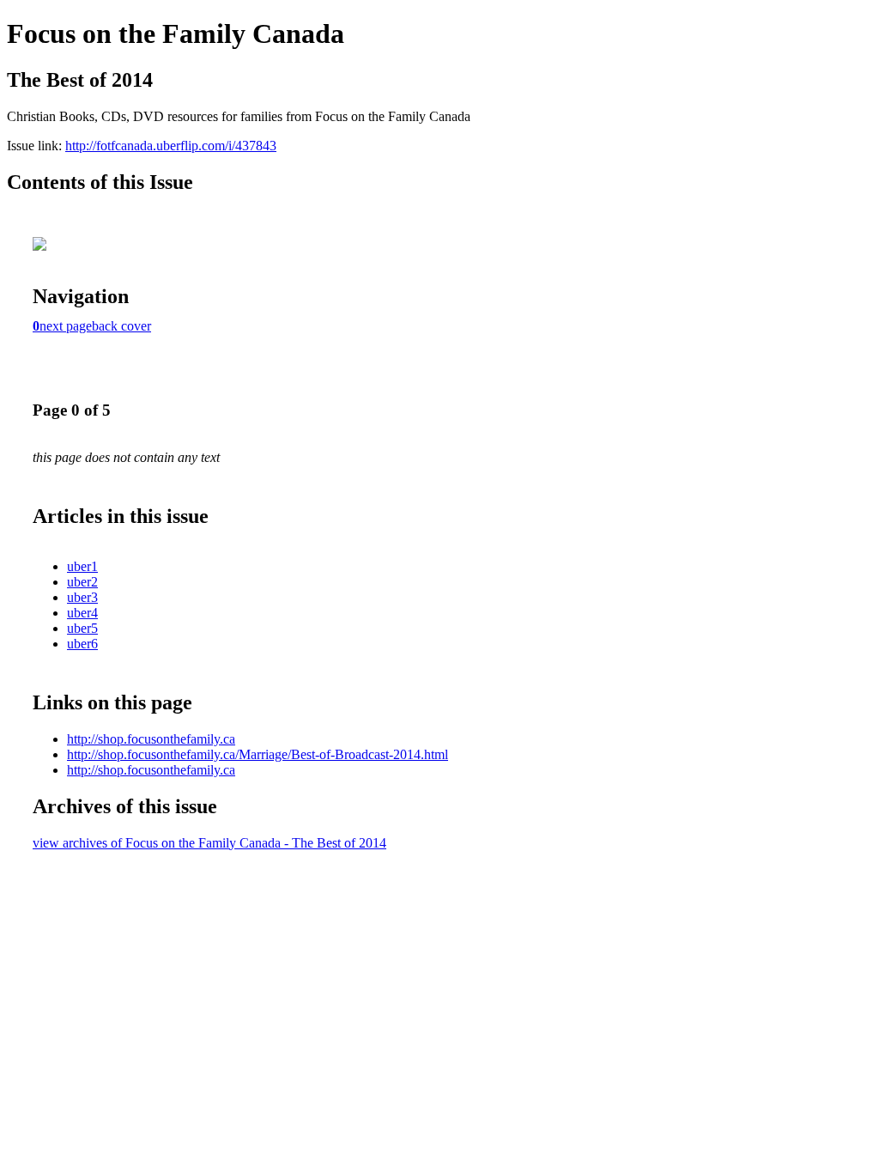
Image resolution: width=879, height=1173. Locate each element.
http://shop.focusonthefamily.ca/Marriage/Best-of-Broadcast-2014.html (257, 754)
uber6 (82, 643)
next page (65, 326)
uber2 (82, 581)
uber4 (82, 612)
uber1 (82, 566)
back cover (121, 326)
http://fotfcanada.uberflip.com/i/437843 (170, 145)
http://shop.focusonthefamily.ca (151, 739)
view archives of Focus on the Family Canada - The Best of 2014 (209, 843)
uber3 (82, 597)
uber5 (82, 628)
